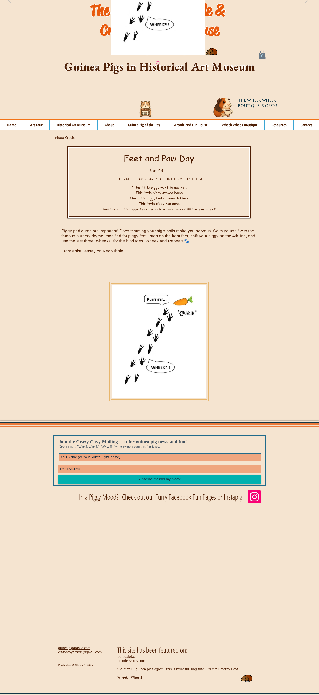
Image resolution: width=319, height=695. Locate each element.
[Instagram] (254, 496)
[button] (109, 125)
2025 (90, 665)
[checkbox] (158, 63)
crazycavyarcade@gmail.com (80, 652)
